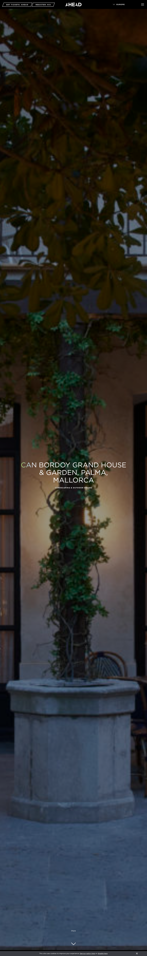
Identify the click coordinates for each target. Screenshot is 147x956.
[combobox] (124, 4)
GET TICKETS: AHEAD (17, 5)
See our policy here (87, 953)
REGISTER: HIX (43, 5)
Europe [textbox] (120, 4)
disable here (102, 953)
